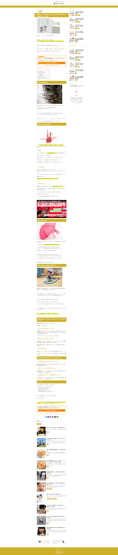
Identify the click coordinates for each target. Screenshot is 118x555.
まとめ (39, 78)
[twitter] (46, 417)
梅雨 (42, 421)
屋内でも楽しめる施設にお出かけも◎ (43, 77)
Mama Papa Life (59, 552)
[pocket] (50, 417)
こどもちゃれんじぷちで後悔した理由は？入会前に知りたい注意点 (79, 12)
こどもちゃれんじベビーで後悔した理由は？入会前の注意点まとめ (79, 19)
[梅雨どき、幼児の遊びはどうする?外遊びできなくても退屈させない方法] (53, 417)
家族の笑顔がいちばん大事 (59, 550)
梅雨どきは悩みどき (41, 71)
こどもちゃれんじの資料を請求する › (51, 62)
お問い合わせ (62, 548)
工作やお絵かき (41, 74)
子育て (66, 6)
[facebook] (48, 417)
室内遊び (40, 421)
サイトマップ (66, 548)
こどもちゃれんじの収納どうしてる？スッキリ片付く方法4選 (79, 32)
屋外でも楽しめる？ (41, 76)
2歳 (38, 421)
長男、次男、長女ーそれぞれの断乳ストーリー (54, 494)
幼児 (38, 420)
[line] (57, 417)
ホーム (44, 6)
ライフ (74, 6)
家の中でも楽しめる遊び (41, 72)
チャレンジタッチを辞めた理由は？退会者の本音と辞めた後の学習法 (79, 39)
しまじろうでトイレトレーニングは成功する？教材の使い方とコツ (79, 26)
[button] (48, 70)
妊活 (51, 6)
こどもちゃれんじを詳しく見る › (52, 410)
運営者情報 (58, 548)
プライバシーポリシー (52, 548)
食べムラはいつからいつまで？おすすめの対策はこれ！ (56, 427)
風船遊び (40, 73)
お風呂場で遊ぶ (41, 75)
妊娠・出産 (58, 6)
